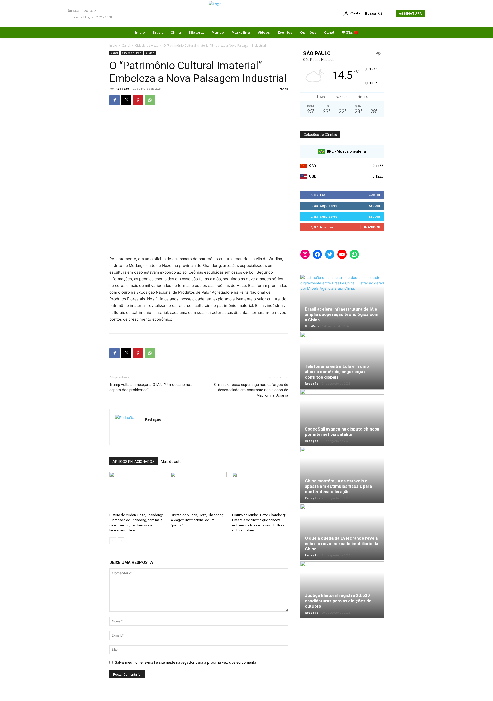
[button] (375, 13)
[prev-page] (112, 540)
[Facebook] (114, 100)
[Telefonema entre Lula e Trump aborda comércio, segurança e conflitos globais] (342, 360)
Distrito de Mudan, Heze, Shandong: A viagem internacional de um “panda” (197, 520)
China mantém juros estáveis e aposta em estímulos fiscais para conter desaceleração (338, 486)
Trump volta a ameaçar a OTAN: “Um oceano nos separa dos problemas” (150, 387)
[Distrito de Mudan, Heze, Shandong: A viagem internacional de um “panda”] (199, 491)
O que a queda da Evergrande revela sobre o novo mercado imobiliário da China (341, 544)
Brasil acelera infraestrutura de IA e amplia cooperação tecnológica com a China (341, 314)
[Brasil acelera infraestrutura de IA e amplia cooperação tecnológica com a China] (342, 303)
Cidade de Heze (146, 45)
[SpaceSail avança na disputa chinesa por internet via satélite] (342, 417)
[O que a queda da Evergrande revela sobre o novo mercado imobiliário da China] (342, 532)
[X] (126, 100)
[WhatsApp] (150, 100)
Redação (122, 88)
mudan (149, 53)
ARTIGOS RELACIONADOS (133, 462)
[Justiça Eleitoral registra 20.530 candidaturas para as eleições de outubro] (342, 589)
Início (113, 45)
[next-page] (121, 540)
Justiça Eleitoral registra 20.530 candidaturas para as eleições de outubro (338, 601)
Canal (126, 45)
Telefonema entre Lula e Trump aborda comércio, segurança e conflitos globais (337, 372)
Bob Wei (311, 326)
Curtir (374, 195)
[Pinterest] (138, 100)
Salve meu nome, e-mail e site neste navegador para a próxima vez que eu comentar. (186, 662)
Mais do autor (172, 462)
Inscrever (372, 227)
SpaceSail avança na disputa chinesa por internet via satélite (342, 431)
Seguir (374, 206)
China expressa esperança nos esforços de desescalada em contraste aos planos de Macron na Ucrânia (251, 390)
